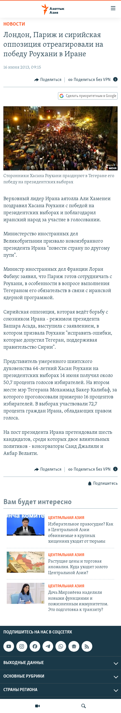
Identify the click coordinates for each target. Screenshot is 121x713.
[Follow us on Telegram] (47, 646)
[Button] (47, 80)
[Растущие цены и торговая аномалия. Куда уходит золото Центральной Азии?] (25, 562)
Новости (14, 24)
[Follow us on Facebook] (35, 646)
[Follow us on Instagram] (21, 646)
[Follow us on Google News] (73, 646)
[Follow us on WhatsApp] (60, 646)
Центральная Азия (66, 518)
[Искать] (83, 706)
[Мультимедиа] (37, 706)
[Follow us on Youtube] (8, 646)
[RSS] (87, 646)
